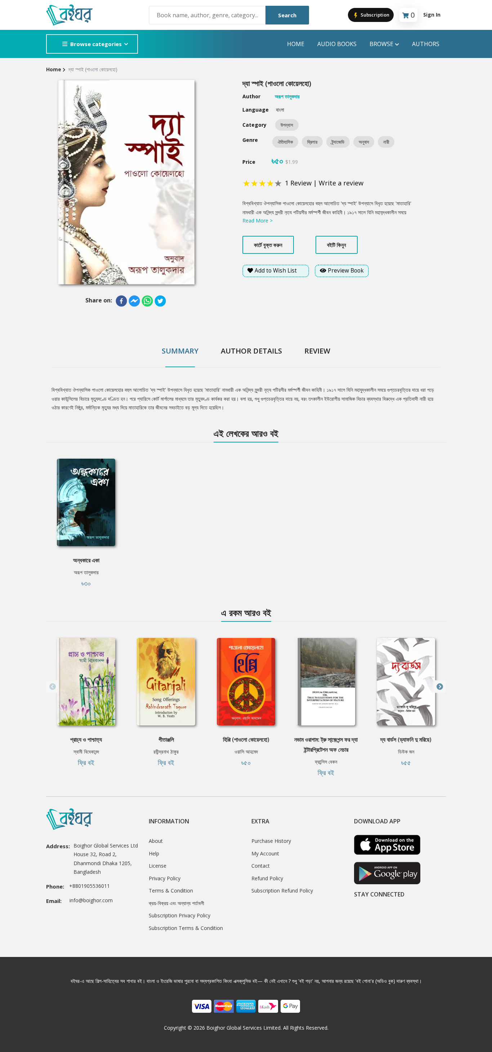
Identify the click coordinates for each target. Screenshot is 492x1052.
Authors (425, 44)
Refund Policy (267, 878)
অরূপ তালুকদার (86, 572)
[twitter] (160, 301)
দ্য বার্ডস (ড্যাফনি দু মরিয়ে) (405, 739)
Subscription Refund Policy (282, 890)
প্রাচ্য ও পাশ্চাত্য (86, 739)
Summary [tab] (180, 351)
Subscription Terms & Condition (186, 928)
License (157, 865)
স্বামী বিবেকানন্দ (86, 751)
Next (439, 686)
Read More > (257, 220)
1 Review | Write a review (324, 183)
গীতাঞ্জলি (166, 739)
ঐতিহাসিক (285, 142)
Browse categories (96, 44)
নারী (386, 142)
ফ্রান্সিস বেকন (326, 761)
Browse (381, 44)
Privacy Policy (164, 878)
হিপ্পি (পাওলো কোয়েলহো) (246, 739)
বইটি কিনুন (336, 244)
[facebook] (121, 301)
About (156, 840)
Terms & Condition (171, 890)
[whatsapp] (147, 301)
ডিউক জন (406, 751)
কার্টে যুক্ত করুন (268, 244)
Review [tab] (317, 351)
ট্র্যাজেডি (338, 142)
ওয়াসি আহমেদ (246, 751)
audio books (337, 44)
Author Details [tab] (251, 351)
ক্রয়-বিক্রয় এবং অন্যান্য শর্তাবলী (176, 903)
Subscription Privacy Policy (179, 915)
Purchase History (271, 840)
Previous (52, 686)
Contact (260, 865)
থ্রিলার (312, 142)
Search (287, 15)
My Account (265, 853)
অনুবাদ (364, 142)
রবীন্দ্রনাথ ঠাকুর (166, 751)
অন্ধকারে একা (86, 560)
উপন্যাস (287, 125)
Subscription (374, 15)
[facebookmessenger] (134, 301)
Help (154, 853)
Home (295, 44)
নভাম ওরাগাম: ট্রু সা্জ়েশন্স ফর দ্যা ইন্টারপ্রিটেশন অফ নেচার (326, 745)
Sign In (431, 14)
